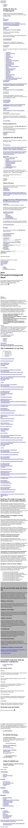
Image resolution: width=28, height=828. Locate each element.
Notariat (4, 798)
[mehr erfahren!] (8, 664)
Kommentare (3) (8, 353)
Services (3, 808)
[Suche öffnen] (5, 245)
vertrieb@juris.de (9, 332)
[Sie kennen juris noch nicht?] (14, 710)
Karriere (5, 776)
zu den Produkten (17, 29)
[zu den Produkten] (6, 29)
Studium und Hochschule (8, 805)
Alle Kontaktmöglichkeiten (8, 233)
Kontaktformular (6, 784)
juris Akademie (6, 792)
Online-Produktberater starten (9, 132)
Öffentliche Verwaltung (8, 801)
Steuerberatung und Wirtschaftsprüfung (11, 800)
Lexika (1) (7, 356)
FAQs (4, 813)
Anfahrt (4, 785)
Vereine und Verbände (7, 802)
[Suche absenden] (10, 245)
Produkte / (5, 268)
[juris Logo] (3, 2)
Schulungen (5, 810)
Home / (4, 267)
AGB (9, 823)
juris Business (6, 791)
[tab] (14, 516)
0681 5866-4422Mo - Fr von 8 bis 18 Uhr (8, 782)
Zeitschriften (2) (8, 352)
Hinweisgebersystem (7, 824)
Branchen (3, 795)
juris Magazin (6, 817)
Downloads (5, 814)
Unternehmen (6, 803)
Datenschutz (12, 823)
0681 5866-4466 (6, 751)
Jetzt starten (5, 767)
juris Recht (5, 790)
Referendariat (6, 804)
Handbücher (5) (8, 355)
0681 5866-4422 (6, 746)
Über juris (5, 774)
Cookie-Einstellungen (20, 823)
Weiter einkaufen (4, 262)
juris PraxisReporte (7, 816)
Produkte (3, 787)
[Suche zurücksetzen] (6, 246)
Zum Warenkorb (4, 263)
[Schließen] (6, 243)
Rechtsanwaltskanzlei (7, 797)
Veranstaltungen (6, 812)
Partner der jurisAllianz (8, 775)
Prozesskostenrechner (7, 815)
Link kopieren (3, 343)
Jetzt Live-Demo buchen (6, 653)
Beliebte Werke (8, 351)
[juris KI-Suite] (8, 284)
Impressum (5, 823)
